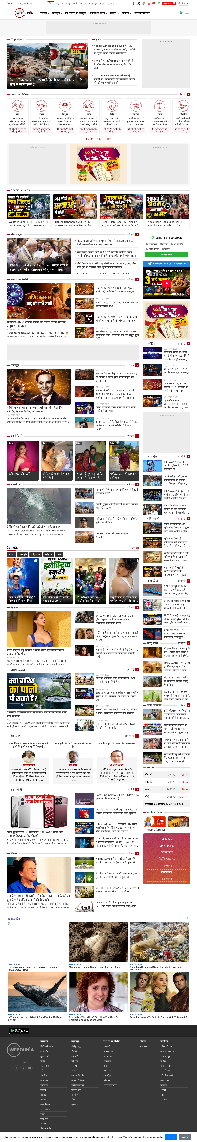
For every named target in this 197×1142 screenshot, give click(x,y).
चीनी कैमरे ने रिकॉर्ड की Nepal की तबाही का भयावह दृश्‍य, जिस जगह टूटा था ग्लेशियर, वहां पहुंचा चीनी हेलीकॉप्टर (106, 265)
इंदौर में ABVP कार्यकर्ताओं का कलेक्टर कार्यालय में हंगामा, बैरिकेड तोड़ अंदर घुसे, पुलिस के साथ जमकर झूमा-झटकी (177, 714)
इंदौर (42, 1070)
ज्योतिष (125, 13)
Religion (48, 554)
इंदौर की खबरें (154, 705)
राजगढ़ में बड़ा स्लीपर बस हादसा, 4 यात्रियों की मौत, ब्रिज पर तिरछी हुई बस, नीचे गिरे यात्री (113, 64)
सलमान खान (76, 1089)
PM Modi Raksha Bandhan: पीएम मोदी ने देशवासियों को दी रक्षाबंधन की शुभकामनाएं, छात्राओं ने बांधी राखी (39, 267)
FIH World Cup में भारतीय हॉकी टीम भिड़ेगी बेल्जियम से (176, 465)
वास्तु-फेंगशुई (165, 1070)
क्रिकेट (113, 13)
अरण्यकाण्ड (167, 852)
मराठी (75, 3)
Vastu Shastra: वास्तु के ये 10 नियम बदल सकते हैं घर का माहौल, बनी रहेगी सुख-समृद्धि (177, 652)
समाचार (43, 13)
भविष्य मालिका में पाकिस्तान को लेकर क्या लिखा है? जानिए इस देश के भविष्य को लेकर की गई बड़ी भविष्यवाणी (177, 542)
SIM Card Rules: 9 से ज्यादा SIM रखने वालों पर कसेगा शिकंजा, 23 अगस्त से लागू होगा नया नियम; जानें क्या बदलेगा (116, 827)
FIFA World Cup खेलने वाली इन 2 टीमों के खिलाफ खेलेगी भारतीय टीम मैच (177, 494)
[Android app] (19, 1031)
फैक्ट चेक (44, 1118)
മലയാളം (93, 3)
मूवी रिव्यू (74, 1061)
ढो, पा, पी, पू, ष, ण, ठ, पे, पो (136, 130)
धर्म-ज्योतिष (178, 244)
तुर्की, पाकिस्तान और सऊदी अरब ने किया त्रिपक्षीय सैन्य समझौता (115, 725)
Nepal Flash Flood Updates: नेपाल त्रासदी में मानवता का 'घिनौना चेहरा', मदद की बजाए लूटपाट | (167, 223)
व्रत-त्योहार (107, 1075)
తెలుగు (83, 3)
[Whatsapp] (159, 3)
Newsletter (167, 3)
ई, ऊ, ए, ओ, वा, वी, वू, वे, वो (41, 130)
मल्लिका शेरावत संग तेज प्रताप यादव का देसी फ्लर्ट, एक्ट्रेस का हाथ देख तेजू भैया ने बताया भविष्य (117, 636)
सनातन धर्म (107, 1056)
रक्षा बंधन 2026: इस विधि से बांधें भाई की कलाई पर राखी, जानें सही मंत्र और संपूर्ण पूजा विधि (117, 335)
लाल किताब (165, 1065)
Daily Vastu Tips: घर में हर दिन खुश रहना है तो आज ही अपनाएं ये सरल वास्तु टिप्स (177, 666)
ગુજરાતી (110, 3)
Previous (9, 65)
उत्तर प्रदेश (44, 1051)
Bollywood (36, 554)
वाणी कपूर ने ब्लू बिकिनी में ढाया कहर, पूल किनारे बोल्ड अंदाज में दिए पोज (35, 652)
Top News (17, 39)
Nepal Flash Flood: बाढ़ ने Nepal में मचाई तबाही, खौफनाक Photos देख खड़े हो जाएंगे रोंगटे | (120, 223)
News (59, 554)
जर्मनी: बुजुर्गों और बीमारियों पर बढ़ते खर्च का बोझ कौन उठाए (117, 505)
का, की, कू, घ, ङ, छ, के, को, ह (65, 130)
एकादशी (106, 1046)
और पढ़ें (182, 94)
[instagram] (149, 3)
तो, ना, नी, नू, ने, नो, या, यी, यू (183, 130)
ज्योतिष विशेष (154, 812)
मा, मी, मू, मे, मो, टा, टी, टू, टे (112, 130)
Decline (185, 1137)
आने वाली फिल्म (77, 1080)
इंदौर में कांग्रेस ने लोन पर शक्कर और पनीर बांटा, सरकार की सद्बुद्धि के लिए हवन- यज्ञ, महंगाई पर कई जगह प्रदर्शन (176, 728)
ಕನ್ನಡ (102, 3)
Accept (171, 1137)
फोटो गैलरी (16, 436)
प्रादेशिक (43, 1075)
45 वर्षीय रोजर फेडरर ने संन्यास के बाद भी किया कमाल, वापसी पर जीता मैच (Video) (177, 509)
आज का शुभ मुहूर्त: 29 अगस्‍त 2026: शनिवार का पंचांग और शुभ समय (176, 387)
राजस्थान (43, 1099)
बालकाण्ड (167, 839)
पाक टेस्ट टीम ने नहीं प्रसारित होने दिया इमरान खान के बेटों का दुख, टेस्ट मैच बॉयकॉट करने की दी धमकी (38, 898)
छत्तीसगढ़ (44, 1085)
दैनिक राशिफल (166, 1046)
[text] (28, 206)
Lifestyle (23, 554)
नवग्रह (162, 1094)
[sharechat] (144, 3)
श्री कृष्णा (107, 1061)
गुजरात (43, 1089)
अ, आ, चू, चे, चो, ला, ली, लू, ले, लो (18, 130)
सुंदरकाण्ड (166, 865)
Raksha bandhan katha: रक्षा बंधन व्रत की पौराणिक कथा (117, 304)
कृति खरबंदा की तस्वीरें (19, 474)
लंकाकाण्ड (166, 872)
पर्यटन (73, 1070)
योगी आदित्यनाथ (47, 1046)
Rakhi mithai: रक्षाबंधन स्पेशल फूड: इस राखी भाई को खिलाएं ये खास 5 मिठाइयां (116, 289)
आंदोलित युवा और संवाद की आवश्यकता (116, 743)
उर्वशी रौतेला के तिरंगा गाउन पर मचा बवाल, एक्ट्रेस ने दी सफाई (116, 408)
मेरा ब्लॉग (16, 736)
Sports (11, 554)
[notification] (187, 13)
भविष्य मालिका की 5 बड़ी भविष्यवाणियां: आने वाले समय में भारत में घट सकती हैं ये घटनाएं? (176, 556)
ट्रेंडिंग (98, 39)
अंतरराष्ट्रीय (44, 1065)
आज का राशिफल (20, 94)
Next (85, 65)
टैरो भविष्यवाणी (166, 1075)
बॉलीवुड (56, 13)
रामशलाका (164, 1080)
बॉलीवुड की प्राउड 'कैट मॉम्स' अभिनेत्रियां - (56, 475)
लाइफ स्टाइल (18, 670)
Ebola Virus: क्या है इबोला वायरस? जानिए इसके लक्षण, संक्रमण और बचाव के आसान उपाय (117, 696)
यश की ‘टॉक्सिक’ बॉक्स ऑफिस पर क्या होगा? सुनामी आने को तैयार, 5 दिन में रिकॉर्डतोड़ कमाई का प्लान (114, 619)
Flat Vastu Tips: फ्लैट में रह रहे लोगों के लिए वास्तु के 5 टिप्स (177, 681)
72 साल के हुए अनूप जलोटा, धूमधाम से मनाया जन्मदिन (90, 475)
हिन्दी (51, 3)
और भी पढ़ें (129, 735)
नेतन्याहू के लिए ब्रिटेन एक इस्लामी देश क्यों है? (73, 745)
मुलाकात (74, 1104)
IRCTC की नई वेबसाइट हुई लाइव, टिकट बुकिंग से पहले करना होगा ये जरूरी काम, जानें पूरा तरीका (177, 619)
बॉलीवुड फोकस (77, 1085)
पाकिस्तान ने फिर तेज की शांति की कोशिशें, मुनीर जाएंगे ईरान (116, 520)
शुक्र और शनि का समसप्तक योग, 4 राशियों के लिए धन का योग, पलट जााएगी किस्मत (176, 404)
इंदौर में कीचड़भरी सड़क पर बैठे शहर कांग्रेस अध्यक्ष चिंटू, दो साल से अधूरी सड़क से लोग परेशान (177, 757)
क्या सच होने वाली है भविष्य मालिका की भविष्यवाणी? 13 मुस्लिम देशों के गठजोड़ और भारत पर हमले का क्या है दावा (176, 571)
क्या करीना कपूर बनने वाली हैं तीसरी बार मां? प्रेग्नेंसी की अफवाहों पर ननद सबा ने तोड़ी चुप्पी (117, 653)
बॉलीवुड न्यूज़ (76, 1046)
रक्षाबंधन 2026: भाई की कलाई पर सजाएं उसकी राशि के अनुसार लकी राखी (36, 324)
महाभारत (107, 1070)
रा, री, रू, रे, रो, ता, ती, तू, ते (160, 130)
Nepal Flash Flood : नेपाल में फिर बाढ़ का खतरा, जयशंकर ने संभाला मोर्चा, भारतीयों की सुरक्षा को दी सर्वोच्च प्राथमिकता (114, 49)
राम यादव (73, 764)
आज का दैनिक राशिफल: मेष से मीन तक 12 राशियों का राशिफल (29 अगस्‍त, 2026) (176, 355)
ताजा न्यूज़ (153, 244)
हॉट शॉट (74, 1051)
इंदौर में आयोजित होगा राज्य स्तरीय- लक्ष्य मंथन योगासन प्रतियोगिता (115, 679)
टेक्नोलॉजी (16, 789)
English (59, 3)
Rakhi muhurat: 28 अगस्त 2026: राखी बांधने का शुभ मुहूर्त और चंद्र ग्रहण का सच (117, 318)
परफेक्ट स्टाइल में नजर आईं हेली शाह (123, 475)
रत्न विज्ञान (164, 1099)
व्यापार (150, 767)
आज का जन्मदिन (167, 1051)
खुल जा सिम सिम (78, 1075)
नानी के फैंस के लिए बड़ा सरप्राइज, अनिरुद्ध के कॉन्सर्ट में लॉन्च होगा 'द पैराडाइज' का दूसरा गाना (116, 377)
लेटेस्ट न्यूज (16, 234)
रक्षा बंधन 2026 (19, 279)
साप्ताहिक (89, 138)
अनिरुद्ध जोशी (29, 764)
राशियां (163, 1061)
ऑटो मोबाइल (45, 1109)
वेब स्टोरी (74, 1056)
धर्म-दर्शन (106, 1080)
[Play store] (181, 13)
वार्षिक (109, 138)
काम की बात (153, 581)
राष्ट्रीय (42, 1061)
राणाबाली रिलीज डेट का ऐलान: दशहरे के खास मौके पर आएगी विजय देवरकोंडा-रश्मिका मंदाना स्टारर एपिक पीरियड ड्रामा (115, 394)
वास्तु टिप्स (152, 643)
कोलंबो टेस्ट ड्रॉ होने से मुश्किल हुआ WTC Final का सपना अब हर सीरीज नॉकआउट (116, 904)
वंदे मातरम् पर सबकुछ (75, 13)
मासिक (100, 138)
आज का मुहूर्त (165, 1056)
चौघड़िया (163, 1085)
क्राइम (42, 1113)
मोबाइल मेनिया (46, 1128)
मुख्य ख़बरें (44, 1056)
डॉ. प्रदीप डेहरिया (117, 764)
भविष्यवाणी (153, 519)
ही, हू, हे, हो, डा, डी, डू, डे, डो (88, 130)
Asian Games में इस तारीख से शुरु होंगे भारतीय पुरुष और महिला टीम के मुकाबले (116, 860)
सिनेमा (11, 443)
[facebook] (134, 3)
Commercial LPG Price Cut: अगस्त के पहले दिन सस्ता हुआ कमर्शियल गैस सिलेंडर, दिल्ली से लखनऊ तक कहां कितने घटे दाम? (176, 633)
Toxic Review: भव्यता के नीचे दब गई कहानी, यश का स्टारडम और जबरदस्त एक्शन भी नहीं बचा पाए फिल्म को (114, 79)
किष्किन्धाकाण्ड (167, 859)
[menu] (10, 13)
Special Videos (20, 190)
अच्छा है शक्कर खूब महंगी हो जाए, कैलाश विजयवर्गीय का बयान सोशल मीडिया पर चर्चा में (177, 743)
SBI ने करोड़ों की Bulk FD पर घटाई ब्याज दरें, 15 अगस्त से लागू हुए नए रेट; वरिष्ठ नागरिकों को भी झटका (176, 589)
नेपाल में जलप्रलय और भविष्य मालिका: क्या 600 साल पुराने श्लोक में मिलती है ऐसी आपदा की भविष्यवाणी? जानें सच (176, 527)
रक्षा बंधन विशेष (97, 13)
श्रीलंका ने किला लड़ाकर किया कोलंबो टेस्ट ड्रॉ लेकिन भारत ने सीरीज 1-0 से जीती (117, 889)
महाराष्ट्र (43, 1094)
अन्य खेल (152, 456)
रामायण (106, 1065)
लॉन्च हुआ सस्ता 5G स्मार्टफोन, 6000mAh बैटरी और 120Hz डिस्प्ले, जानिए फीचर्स (35, 834)
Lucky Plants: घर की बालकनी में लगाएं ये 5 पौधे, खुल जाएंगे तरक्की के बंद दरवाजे (177, 695)
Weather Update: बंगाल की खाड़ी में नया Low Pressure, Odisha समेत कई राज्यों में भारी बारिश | (28, 223)
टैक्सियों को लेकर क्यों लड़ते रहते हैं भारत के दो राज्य (34, 527)
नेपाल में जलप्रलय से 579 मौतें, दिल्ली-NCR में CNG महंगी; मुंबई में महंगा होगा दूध (46, 82)
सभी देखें (130, 234)
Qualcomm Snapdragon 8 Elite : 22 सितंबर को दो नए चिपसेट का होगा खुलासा (117, 811)
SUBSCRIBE (166, 254)
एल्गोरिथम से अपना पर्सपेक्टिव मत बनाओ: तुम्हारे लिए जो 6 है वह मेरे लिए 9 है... (28, 745)
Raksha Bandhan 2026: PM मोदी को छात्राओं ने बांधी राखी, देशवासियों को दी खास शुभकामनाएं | (74, 223)
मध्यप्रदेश (44, 1080)
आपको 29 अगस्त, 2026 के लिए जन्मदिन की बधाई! (176, 370)
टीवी (73, 1099)
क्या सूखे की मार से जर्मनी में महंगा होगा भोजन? (115, 535)
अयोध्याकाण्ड (167, 846)
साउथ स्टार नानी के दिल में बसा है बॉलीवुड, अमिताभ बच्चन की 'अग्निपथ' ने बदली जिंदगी (116, 425)
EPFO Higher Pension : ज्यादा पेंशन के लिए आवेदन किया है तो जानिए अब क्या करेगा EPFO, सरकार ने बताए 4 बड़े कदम (177, 604)
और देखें (135, 547)
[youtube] (154, 3)
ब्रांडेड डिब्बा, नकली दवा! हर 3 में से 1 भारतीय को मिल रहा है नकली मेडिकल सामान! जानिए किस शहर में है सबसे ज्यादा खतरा (106, 253)
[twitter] (139, 3)
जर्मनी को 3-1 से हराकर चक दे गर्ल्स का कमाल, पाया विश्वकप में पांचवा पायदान (175, 480)
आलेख (74, 1065)
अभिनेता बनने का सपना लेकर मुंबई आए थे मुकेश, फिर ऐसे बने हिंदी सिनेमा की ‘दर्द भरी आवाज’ (37, 409)
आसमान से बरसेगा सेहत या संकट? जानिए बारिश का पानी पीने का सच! (37, 714)
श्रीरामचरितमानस (142, 13)
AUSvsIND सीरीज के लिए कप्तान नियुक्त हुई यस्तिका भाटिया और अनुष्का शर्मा (116, 875)
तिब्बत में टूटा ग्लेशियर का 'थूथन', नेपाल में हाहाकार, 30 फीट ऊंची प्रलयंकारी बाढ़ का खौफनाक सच (105, 242)
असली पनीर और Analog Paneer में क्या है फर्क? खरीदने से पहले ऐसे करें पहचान (116, 711)
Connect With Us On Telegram (169, 263)
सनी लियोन (75, 1094)
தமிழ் (68, 3)
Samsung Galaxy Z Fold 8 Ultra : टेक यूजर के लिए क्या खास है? (117, 796)
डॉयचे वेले (16, 484)
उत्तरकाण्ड (166, 879)
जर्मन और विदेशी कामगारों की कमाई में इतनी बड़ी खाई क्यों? (117, 491)
